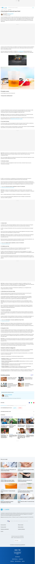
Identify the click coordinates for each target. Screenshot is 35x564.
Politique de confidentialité (5, 529)
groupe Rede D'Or (22, 544)
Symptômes (9, 9)
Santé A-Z (5, 9)
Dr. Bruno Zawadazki (8, 394)
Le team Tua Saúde (7, 15)
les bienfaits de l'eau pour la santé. (17, 118)
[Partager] (29, 402)
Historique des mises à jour (6, 411)
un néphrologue (20, 51)
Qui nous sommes (3, 524)
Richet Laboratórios (18, 561)
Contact (2, 531)
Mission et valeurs (20, 524)
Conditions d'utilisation (21, 529)
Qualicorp (23, 561)
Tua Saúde (2, 9)
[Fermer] (18, 0)
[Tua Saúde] (4, 7)
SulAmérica (12, 561)
